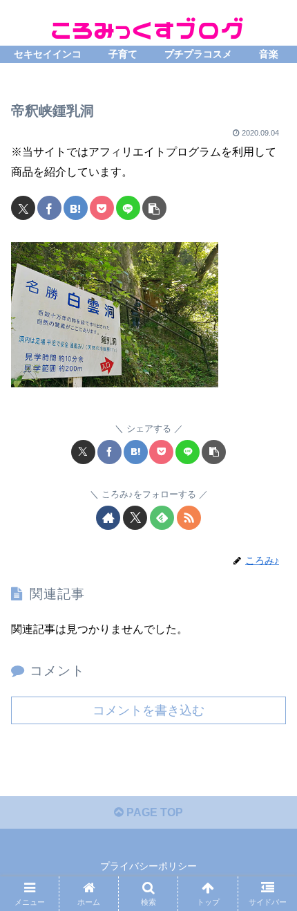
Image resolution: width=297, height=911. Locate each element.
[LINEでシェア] (128, 208)
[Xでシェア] (23, 208)
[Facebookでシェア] (49, 208)
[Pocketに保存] (102, 208)
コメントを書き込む (148, 710)
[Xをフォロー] (135, 518)
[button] (154, 208)
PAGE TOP (153, 812)
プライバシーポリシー (148, 866)
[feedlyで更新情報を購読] (162, 518)
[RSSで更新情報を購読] (189, 518)
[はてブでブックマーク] (76, 208)
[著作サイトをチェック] (108, 518)
